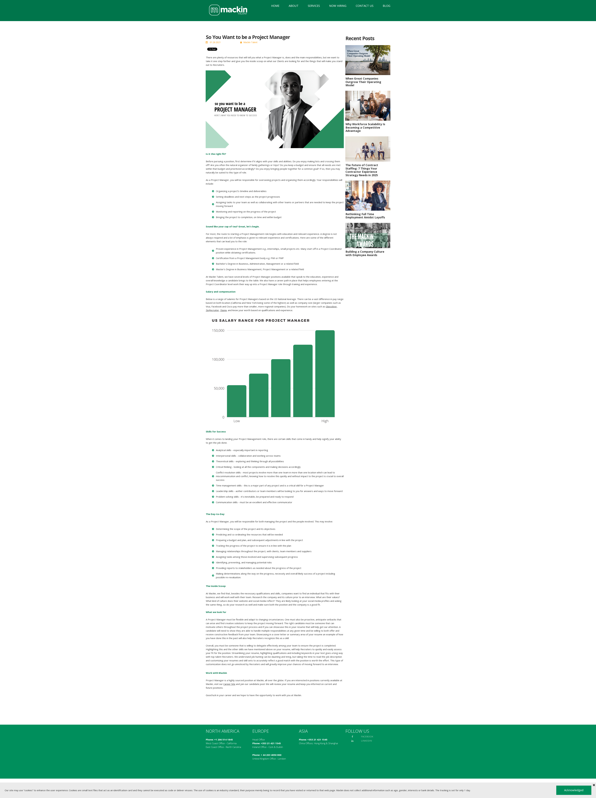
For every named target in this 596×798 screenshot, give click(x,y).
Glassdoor (331, 306)
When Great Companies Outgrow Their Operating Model (363, 82)
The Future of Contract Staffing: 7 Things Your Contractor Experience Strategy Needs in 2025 (361, 170)
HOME (275, 6)
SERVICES (314, 6)
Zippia (223, 310)
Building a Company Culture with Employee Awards (364, 253)
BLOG (386, 6)
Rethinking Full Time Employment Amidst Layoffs (365, 215)
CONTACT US (364, 6)
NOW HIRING (337, 6)
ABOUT (293, 6)
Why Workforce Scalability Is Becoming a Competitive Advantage (365, 127)
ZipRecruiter (212, 310)
